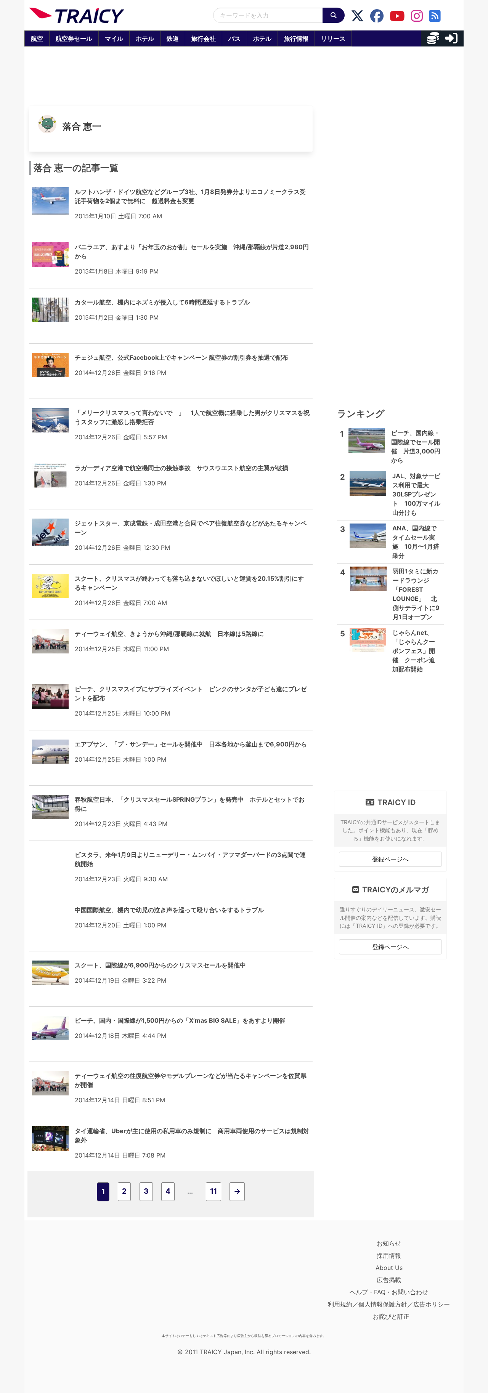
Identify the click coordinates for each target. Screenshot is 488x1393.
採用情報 (389, 1255)
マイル (114, 38)
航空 (37, 38)
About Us (389, 1267)
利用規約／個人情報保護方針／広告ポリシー (389, 1304)
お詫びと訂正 (391, 1316)
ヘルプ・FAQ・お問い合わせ (389, 1292)
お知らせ (389, 1243)
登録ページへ (390, 859)
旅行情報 (296, 38)
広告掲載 (389, 1280)
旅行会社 (203, 38)
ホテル (145, 38)
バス (234, 38)
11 (213, 1191)
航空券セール (74, 38)
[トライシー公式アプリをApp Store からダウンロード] (73, 1283)
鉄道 (173, 38)
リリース (333, 38)
